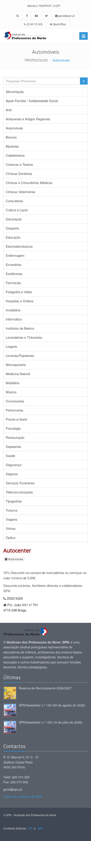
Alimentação (15, 91)
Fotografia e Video (19, 291)
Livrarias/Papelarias (20, 355)
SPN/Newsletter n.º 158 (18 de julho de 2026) (50, 722)
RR (30, 828)
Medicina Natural (18, 373)
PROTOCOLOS (36, 60)
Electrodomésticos (19, 246)
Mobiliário (12, 382)
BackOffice (59, 24)
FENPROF (45, 6)
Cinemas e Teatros (19, 164)
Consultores (14, 200)
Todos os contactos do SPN (22, 796)
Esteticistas (14, 273)
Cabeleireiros (15, 155)
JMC (40, 828)
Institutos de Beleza (20, 328)
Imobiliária (13, 310)
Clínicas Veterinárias (20, 191)
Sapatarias (13, 446)
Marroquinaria (16, 364)
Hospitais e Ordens (20, 301)
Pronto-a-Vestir (16, 419)
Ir (84, 81)
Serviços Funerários (20, 483)
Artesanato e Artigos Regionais (28, 119)
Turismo (11, 510)
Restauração (15, 437)
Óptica (10, 537)
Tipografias (14, 501)
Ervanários (13, 264)
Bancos (11, 137)
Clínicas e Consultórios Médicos (29, 182)
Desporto (12, 228)
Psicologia (13, 428)
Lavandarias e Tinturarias (24, 337)
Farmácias (13, 282)
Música (11, 392)
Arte (9, 109)
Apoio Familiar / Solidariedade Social (32, 100)
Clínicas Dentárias (19, 173)
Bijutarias (12, 146)
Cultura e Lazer (17, 210)
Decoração (14, 219)
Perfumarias (14, 410)
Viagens (11, 519)
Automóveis (61, 60)
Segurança (13, 464)
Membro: (32, 6)
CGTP (56, 6)
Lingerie (11, 346)
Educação (13, 237)
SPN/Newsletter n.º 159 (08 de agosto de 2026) (52, 705)
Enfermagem (15, 255)
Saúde (10, 455)
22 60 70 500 (34, 24)
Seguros (12, 473)
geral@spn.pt (66, 16)
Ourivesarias (15, 401)
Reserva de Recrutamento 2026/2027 (45, 688)
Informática (14, 319)
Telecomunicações (19, 492)
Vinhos (11, 528)
